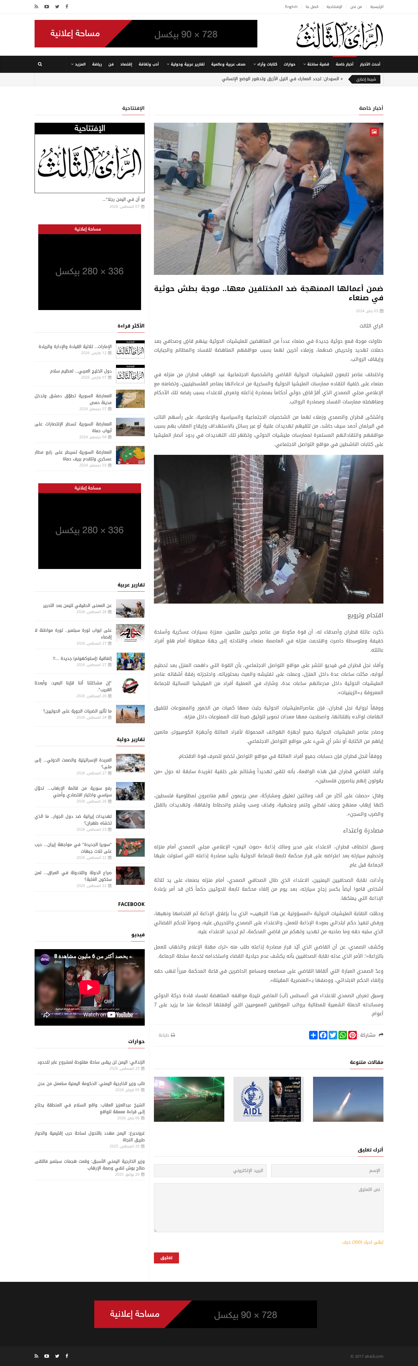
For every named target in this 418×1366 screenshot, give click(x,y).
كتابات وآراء (267, 64)
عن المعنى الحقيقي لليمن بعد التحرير (77, 605)
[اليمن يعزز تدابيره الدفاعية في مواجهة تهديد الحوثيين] (348, 1099)
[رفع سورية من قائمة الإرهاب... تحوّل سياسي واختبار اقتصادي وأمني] (130, 791)
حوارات (289, 64)
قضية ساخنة (318, 64)
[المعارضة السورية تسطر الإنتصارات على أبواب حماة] (130, 427)
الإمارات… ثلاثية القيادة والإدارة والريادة (75, 346)
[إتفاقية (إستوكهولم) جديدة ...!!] (130, 661)
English (291, 6)
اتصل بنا (312, 6)
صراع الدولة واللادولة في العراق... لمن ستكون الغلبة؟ (73, 876)
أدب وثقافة (149, 64)
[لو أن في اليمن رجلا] (90, 158)
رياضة (97, 64)
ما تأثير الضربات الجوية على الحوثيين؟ (77, 711)
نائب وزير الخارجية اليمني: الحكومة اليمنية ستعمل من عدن (91, 1084)
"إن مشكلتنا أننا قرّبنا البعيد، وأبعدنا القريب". (73, 686)
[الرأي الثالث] (339, 35)
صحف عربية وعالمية (228, 64)
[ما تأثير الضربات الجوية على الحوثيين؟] (130, 714)
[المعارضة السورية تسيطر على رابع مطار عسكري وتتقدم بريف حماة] (130, 455)
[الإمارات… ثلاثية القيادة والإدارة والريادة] (130, 349)
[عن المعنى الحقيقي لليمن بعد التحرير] (130, 608)
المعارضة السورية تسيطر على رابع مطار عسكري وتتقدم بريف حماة (73, 455)
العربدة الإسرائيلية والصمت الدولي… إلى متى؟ (73, 763)
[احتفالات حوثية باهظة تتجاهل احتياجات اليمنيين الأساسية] (189, 1099)
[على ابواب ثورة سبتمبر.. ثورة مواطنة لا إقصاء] (130, 633)
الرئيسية (376, 6)
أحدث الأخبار (370, 64)
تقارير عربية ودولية (188, 64)
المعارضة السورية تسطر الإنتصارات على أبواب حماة (73, 427)
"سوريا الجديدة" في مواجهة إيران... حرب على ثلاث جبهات (73, 847)
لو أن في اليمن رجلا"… (124, 199)
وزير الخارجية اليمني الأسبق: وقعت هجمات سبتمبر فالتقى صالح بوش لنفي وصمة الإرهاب (90, 1164)
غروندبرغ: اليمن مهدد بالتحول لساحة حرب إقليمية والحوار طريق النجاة (90, 1136)
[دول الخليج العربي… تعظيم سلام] (130, 374)
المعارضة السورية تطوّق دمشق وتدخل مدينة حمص (73, 399)
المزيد (80, 64)
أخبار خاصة (344, 64)
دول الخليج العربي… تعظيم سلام (81, 371)
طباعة (164, 1035)
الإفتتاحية (334, 6)
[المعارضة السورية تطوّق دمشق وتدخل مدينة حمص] (130, 399)
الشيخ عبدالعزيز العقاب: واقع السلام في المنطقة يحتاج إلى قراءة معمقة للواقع (90, 1108)
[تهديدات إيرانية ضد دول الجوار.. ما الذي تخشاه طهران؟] (130, 819)
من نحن (356, 6)
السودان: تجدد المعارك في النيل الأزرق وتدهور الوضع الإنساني (280, 79)
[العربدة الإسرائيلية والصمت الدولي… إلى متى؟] (130, 763)
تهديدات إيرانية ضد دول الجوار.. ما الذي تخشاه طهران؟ (73, 819)
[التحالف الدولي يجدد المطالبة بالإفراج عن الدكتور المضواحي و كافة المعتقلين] (268, 1099)
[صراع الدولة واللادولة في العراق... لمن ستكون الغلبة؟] (130, 875)
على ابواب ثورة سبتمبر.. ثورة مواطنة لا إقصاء (73, 633)
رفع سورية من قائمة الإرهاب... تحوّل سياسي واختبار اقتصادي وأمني (73, 791)
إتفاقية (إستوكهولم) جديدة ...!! (82, 658)
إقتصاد (126, 64)
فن (111, 64)
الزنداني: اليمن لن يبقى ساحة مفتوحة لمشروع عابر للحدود (91, 1062)
